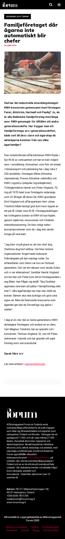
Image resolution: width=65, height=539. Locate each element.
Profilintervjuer (50, 527)
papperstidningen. (35, 364)
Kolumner (11, 530)
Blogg (36, 530)
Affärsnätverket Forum (38, 457)
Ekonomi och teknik (17, 16)
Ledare (35, 527)
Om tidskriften (51, 530)
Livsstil (25, 530)
